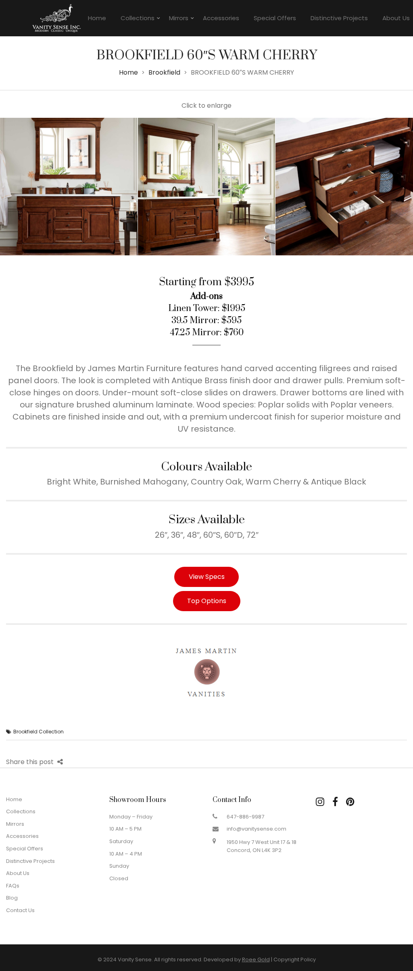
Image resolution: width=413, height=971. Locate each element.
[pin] (350, 801)
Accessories (221, 18)
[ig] (320, 801)
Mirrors (178, 18)
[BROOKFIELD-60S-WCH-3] (344, 186)
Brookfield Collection (38, 731)
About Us (17, 873)
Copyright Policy (294, 959)
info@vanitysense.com (256, 829)
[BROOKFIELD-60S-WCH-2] (206, 186)
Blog (12, 898)
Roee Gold (256, 959)
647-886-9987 (245, 817)
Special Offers (275, 18)
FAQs (12, 886)
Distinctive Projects (339, 18)
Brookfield (164, 72)
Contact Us (20, 910)
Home (97, 18)
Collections (137, 18)
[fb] (335, 801)
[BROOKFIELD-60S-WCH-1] (69, 186)
